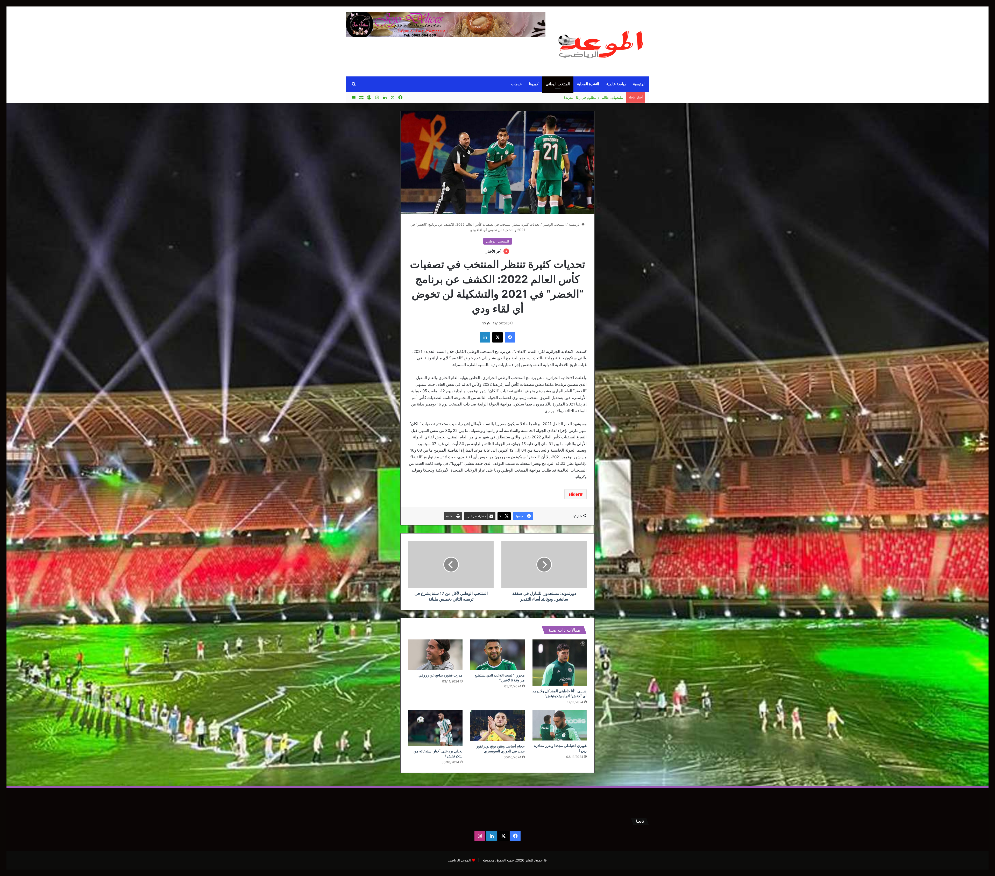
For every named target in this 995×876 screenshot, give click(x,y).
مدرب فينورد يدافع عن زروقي (440, 675)
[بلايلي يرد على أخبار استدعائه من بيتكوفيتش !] (435, 728)
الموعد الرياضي (459, 860)
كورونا (533, 84)
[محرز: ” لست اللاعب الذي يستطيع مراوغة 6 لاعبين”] (497, 654)
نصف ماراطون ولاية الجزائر (603, 97)
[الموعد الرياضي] (601, 42)
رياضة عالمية (616, 84)
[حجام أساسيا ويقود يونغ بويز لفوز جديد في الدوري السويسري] (497, 725)
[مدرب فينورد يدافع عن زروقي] (435, 654)
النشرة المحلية (588, 84)
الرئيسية (639, 84)
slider (574, 494)
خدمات (516, 84)
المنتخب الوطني (558, 84)
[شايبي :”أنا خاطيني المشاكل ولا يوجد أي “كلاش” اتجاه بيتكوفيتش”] (559, 662)
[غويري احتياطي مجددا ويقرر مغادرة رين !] (559, 725)
